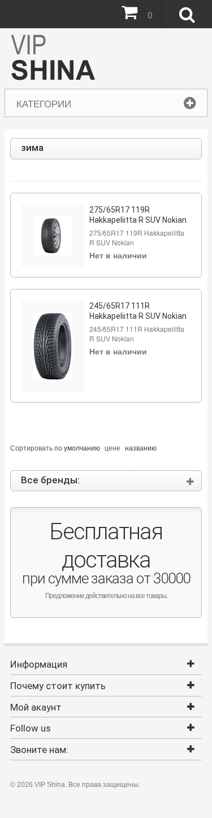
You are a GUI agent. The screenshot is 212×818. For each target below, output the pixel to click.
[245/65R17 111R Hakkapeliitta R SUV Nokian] (52, 346)
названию (141, 447)
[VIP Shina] (53, 58)
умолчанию (82, 447)
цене (112, 447)
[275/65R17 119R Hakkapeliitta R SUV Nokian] (52, 236)
